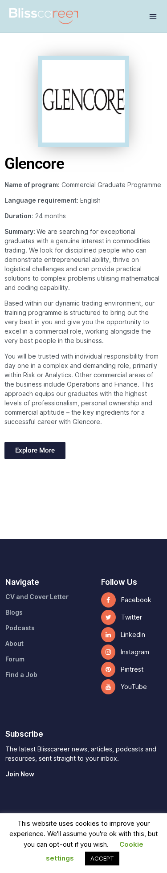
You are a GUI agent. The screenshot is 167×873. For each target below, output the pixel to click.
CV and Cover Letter (37, 596)
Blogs (14, 612)
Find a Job (21, 674)
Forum (14, 659)
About (14, 643)
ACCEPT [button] (102, 858)
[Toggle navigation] (153, 16)
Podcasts (20, 628)
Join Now (19, 774)
